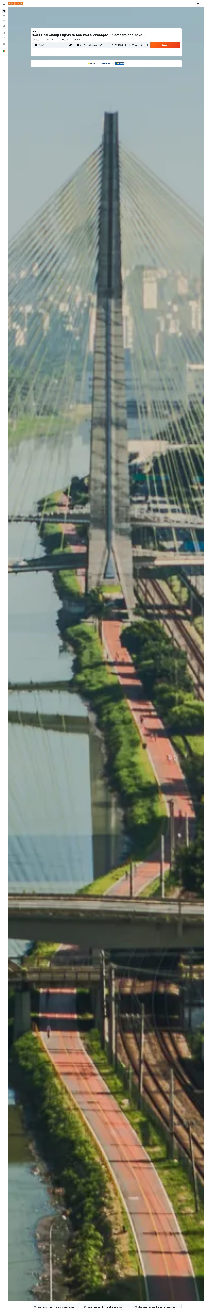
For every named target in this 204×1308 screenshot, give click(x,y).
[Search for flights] (4, 11)
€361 (36, 35)
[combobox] (37, 39)
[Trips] (4, 44)
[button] (4, 3)
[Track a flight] (4, 37)
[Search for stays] (4, 16)
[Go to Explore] (4, 32)
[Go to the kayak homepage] (15, 3)
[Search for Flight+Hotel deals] (4, 25)
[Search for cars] (4, 20)
